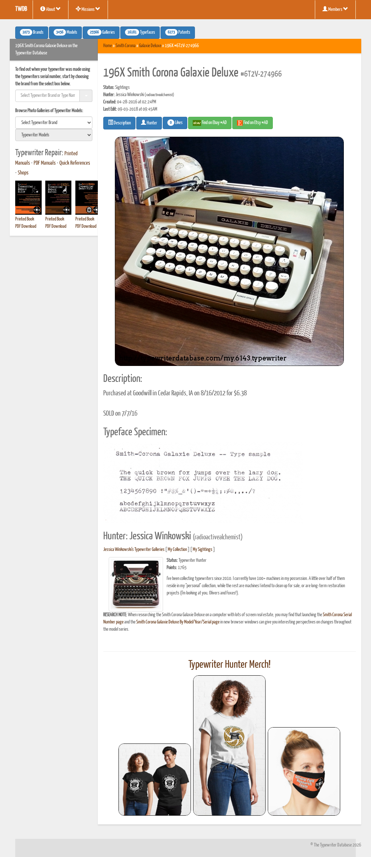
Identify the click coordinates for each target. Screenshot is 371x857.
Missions (88, 9)
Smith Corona (126, 46)
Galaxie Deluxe (150, 46)
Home (107, 46)
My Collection (177, 549)
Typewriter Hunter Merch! (229, 665)
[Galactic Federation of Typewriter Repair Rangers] (229, 745)
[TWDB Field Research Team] (304, 771)
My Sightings (202, 549)
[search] (53, 122)
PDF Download (25, 226)
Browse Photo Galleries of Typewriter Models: (49, 110)
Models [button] (66, 32)
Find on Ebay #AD (214, 122)
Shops (23, 173)
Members (335, 9)
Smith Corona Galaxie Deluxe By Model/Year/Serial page (178, 622)
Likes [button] (176, 122)
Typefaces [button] (141, 32)
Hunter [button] (151, 123)
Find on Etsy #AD (255, 122)
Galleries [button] (102, 32)
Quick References (74, 163)
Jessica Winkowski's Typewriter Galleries (133, 549)
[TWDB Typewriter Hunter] (154, 779)
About (50, 9)
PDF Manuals (45, 163)
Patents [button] (179, 32)
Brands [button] (32, 32)
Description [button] (122, 123)
